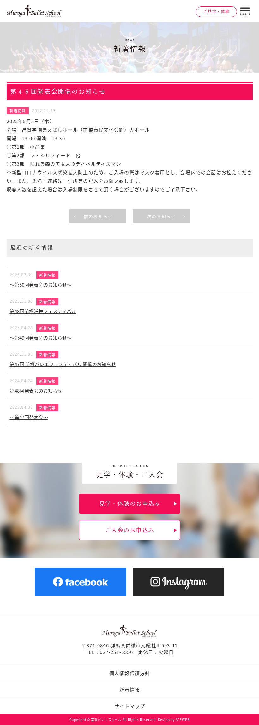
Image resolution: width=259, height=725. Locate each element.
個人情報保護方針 (129, 673)
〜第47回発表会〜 (29, 417)
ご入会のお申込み (129, 530)
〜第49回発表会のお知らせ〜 (41, 337)
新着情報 (17, 110)
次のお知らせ (161, 216)
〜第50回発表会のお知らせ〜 (41, 284)
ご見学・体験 (216, 11)
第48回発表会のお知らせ (36, 390)
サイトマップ (129, 706)
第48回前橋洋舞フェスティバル (43, 311)
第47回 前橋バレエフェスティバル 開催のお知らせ (63, 364)
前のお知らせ (98, 216)
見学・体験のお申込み (129, 503)
